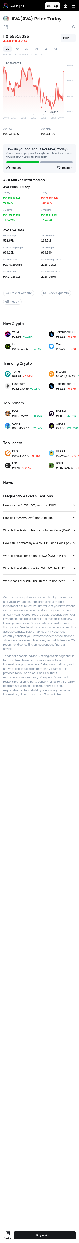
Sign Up (52, 6)
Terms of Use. (53, 694)
